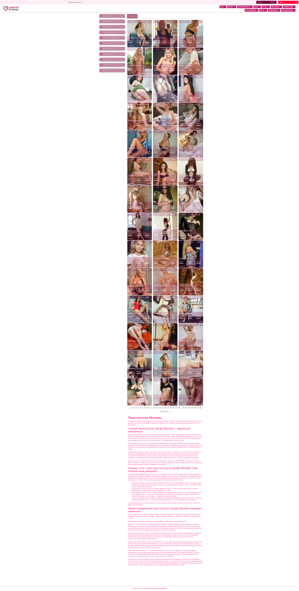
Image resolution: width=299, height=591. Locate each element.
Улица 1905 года (198, 211)
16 (165, 408)
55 (186, 408)
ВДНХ (201, 321)
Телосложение (250, 10)
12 (154, 408)
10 (149, 408)
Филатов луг (148, 348)
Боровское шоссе (172, 321)
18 (170, 408)
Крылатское (199, 238)
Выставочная (173, 156)
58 (195, 408)
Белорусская (199, 183)
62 (164, 411)
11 (151, 408)
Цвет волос (275, 7)
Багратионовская (198, 404)
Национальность (244, 7)
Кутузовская (148, 211)
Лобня (175, 266)
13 (157, 408)
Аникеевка (200, 45)
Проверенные (273, 10)
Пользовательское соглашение (158, 588)
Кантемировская (198, 100)
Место (262, 10)
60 (201, 408)
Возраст (231, 7)
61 (161, 411)
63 (167, 411)
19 (173, 408)
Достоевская (147, 376)
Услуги (264, 7)
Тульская (148, 45)
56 (189, 408)
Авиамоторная (173, 100)
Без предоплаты (287, 10)
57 (192, 408)
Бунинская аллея (172, 183)
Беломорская (173, 211)
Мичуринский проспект (145, 73)
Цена (222, 7)
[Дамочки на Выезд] (11, 8)
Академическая (147, 128)
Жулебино (174, 376)
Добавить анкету (75, 2)
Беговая (200, 156)
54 (183, 408)
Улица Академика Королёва (195, 293)
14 (159, 408)
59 (198, 408)
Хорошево (174, 348)
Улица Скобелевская (197, 348)
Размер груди (288, 7)
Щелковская (148, 404)
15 (162, 408)
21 (179, 408)
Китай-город (199, 128)
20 (176, 408)
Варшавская (173, 293)
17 (168, 408)
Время (256, 7)
